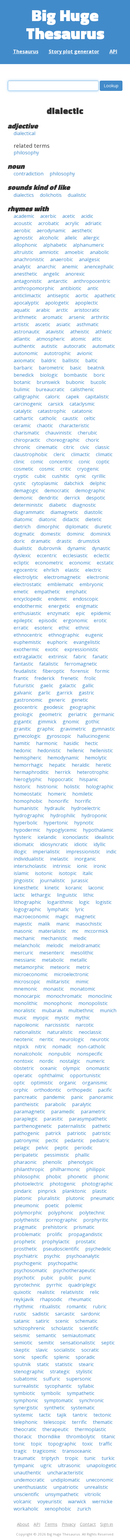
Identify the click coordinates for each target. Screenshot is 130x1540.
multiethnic (81, 1010)
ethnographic (63, 635)
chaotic (45, 425)
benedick (24, 375)
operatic (23, 1075)
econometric (49, 562)
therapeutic (55, 1429)
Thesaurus (25, 51)
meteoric (60, 967)
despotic (95, 497)
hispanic (88, 779)
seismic (22, 1335)
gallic (88, 685)
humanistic (26, 808)
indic (111, 851)
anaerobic (61, 259)
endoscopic (85, 598)
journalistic (52, 880)
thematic (102, 1422)
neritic (46, 1039)
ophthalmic (51, 1075)
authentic (24, 346)
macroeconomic (31, 916)
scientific (89, 1328)
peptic (61, 1147)
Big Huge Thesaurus (65, 23)
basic (75, 367)
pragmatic (25, 1227)
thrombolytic (80, 1436)
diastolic (93, 512)
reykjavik (24, 1299)
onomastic (98, 1068)
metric (83, 967)
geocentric (25, 707)
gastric (86, 692)
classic (102, 447)
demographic (90, 490)
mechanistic (54, 938)
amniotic (49, 252)
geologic (23, 714)
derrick (72, 497)
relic (94, 1292)
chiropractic (27, 440)
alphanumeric (88, 245)
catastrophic (52, 411)
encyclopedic (28, 598)
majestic (23, 923)
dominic (75, 533)
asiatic (63, 324)
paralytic (81, 1104)
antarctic (57, 281)
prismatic (83, 1227)
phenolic (52, 1162)
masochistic (89, 923)
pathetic (101, 1126)
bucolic (98, 382)
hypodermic (27, 830)
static (43, 1364)
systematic (83, 1407)
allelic (71, 237)
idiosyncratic (54, 844)
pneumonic (26, 1205)
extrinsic (57, 656)
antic (92, 288)
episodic (48, 620)
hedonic (22, 750)
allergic (91, 237)
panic (77, 1097)
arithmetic (25, 317)
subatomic (25, 1378)
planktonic (74, 1191)
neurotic (99, 1039)
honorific (58, 801)
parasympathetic (88, 1118)
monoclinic (100, 996)
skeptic (22, 1350)
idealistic (104, 837)
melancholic (27, 945)
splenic (62, 1357)
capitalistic (97, 396)
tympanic (24, 1465)
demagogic (26, 490)
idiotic (80, 844)
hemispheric (27, 757)
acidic (87, 216)
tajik (62, 1415)
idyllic (99, 844)
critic (65, 468)
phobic (53, 1176)
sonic (19, 1357)
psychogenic (28, 1263)
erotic (100, 620)
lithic (88, 895)
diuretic (103, 526)
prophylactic (56, 1241)
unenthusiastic (30, 1487)
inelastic (59, 858)
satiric (42, 1321)
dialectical (24, 133)
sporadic (85, 1357)
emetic (21, 591)
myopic (41, 1017)
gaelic (46, 685)
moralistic (25, 1010)
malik (44, 923)
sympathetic (80, 1393)
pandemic (54, 1097)
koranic (73, 887)
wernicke (102, 1501)
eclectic (102, 555)
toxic (87, 1443)
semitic (46, 1342)
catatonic (82, 411)
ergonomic (75, 620)
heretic (103, 765)
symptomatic (58, 1400)
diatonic (48, 519)
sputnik (22, 1364)
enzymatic (58, 613)
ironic (99, 866)
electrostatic (27, 584)
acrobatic (48, 223)
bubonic (75, 382)
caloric (52, 396)
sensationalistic (77, 1342)
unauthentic (27, 1472)
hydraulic (54, 808)
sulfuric (51, 1378)
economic (80, 562)
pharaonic (25, 1162)
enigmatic (87, 606)
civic (84, 447)
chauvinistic (58, 432)
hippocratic (60, 779)
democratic (56, 490)
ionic (82, 866)
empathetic (47, 591)
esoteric (43, 627)
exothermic (26, 649)
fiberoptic (53, 671)
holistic (72, 786)
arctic (62, 310)
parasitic (53, 1118)
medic (79, 938)
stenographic (29, 1371)
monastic (53, 988)
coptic (102, 461)
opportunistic (85, 1075)
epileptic (23, 620)
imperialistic (46, 851)
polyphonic (60, 1212)
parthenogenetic (33, 1126)
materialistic (52, 931)
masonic (23, 931)
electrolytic (26, 577)
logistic (104, 902)
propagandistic (85, 1234)
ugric (46, 1465)
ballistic (70, 360)
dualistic (77, 195)
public (66, 1277)
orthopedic (79, 1090)
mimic (82, 981)
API (113, 51)
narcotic (85, 1025)
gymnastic (103, 728)
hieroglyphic (28, 779)
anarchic (46, 266)
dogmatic (24, 533)
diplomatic (77, 526)
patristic (101, 1133)
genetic (79, 700)
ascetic (42, 324)
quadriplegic (82, 1285)
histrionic (47, 786)
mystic (62, 1017)
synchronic (91, 1400)
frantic (21, 678)
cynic (80, 476)
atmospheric (50, 339)
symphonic (26, 1400)
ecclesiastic (75, 555)
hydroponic (94, 815)
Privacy (69, 1524)
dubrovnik (49, 548)
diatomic (23, 519)
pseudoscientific (61, 1248)
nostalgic (70, 1061)
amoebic (74, 252)
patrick (53, 1133)
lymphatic (58, 909)
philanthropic (29, 1169)
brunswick (48, 382)
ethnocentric (28, 635)
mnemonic (25, 988)
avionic (85, 353)
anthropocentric (91, 281)
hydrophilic (62, 815)
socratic (90, 1350)
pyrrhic (54, 1285)
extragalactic (28, 656)
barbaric (23, 367)
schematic (86, 1321)
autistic (49, 346)
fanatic (100, 656)
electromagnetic (62, 577)
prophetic (25, 1241)
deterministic (28, 505)
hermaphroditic (31, 772)
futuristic (24, 685)
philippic (95, 1169)
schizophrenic (29, 1328)
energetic (59, 606)
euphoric (57, 642)
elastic (72, 570)
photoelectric (29, 1183)
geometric (50, 714)
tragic (20, 1451)
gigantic (23, 721)
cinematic (46, 447)
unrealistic (96, 1487)
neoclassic (90, 1032)
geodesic (53, 707)
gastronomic (28, 700)
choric (92, 440)
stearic (86, 1364)
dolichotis (51, 195)
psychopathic (63, 1263)
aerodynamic (51, 230)
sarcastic (65, 1313)
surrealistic (26, 1386)
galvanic (23, 692)
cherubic (87, 432)
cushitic (60, 476)
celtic (89, 418)
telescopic (55, 1422)
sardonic (90, 1313)
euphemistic (27, 642)
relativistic (72, 1292)
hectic (91, 743)
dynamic (76, 548)
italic (88, 873)
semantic (46, 1335)
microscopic (27, 981)
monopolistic (93, 1003)
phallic (82, 1155)
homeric (57, 793)
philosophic (27, 1176)
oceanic (48, 1068)
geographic (83, 707)
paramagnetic (29, 1111)
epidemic (101, 613)
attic (97, 339)
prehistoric (55, 1227)
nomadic (61, 1046)
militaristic (58, 981)
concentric (61, 461)
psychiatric (26, 1256)
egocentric (25, 570)
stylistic (84, 1371)
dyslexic (22, 555)
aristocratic (86, 310)
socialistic (64, 1350)
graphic (45, 728)
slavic (42, 1350)
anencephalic (99, 266)
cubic (40, 476)
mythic (82, 1017)
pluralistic (49, 1198)
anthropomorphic (34, 288)
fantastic (23, 663)
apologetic (57, 302)
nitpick (21, 1046)
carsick (55, 403)
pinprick (47, 1191)
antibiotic (70, 288)
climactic (80, 454)
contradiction (29, 173)
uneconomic (99, 1480)
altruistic (23, 252)
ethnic (82, 627)
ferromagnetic (80, 663)
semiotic (23, 1342)
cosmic (46, 468)
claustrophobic (30, 454)
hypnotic (84, 822)
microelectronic (71, 974)
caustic (70, 418)
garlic (44, 692)
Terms (50, 1524)
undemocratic (29, 1480)
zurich (84, 1508)
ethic (64, 627)
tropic (71, 1458)
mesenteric (51, 952)
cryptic (21, 476)
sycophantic (58, 1386)
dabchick (74, 483)
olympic (71, 1068)
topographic (62, 1443)
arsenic (77, 317)
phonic (101, 1176)
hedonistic (49, 750)
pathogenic (26, 1133)
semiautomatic (79, 1335)
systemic (23, 1415)
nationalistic (27, 1032)
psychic (52, 1256)
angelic (51, 274)
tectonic (102, 1415)
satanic (22, 1321)
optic (19, 1082)
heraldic (80, 765)
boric (99, 375)
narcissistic (57, 1025)
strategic (60, 1371)
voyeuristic (49, 1501)
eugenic (94, 635)
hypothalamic (98, 830)
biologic (49, 375)
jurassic (79, 880)
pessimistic (56, 1155)
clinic (19, 461)
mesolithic (81, 952)
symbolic (51, 1393)
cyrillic (99, 476)
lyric (79, 909)
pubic (47, 1277)
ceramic (22, 425)
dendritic (48, 497)
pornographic (61, 1220)
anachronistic (29, 259)
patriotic (76, 1133)
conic (84, 461)
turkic (108, 1458)
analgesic (89, 259)
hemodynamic (63, 757)
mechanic (24, 938)
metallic (78, 960)
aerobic (22, 230)
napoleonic (26, 1025)
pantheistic (26, 1104)
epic (80, 613)
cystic (20, 483)
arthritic (100, 317)
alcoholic (49, 237)
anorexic (75, 274)
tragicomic (44, 1451)
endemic (57, 598)
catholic (48, 418)
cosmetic (23, 468)
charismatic (26, 432)
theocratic (25, 1429)
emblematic (60, 584)
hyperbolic (25, 822)
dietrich (22, 526)
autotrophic (57, 353)
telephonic (25, 1422)
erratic (21, 627)
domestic (51, 533)
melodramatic (85, 945)
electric (93, 570)
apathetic (104, 295)
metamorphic (29, 967)
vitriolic (93, 1494)
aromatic (53, 317)
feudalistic (25, 671)
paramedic (63, 1111)
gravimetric (73, 728)
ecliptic (21, 562)
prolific (54, 1234)
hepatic (57, 765)
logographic (27, 909)
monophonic (58, 1003)
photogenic (63, 1183)
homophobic (28, 801)
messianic (25, 960)
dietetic (93, 519)
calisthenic (82, 389)
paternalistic (72, 1126)
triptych (50, 1458)
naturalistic (60, 1032)
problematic (27, 1234)
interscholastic (30, 866)
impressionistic (83, 851)
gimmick (47, 721)
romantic (77, 1306)
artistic (21, 324)
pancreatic (25, 1097)
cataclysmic (82, 403)
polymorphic (28, 1212)
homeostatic (28, 793)
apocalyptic (26, 302)
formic (102, 671)
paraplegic (25, 1118)
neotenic (23, 1039)
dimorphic (48, 526)
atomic (78, 339)
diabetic (58, 505)
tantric (80, 1415)
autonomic (26, 353)
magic (62, 916)
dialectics (24, 195)
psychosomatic (30, 1270)
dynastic (101, 548)
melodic (54, 945)
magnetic (85, 916)
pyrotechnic (27, 1285)
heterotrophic (93, 772)
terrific (79, 1422)
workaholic (26, 1508)
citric (68, 447)
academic (24, 216)
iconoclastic (76, 837)
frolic (90, 678)
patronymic (26, 1140)
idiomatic (24, 844)
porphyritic (95, 1220)
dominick (100, 533)
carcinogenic (28, 403)
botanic (22, 382)
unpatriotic (65, 1487)
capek (72, 396)
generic (56, 700)
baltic (91, 360)
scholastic (62, 1328)
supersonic (78, 1378)
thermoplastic (90, 1429)
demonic (23, 497)
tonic (19, 1443)
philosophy (26, 152)
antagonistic (28, 281)
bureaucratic (50, 389)
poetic (52, 1205)
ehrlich (51, 570)
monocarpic (27, 996)
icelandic (47, 837)
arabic (43, 310)
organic (67, 1082)
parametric (93, 1111)
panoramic (101, 1097)
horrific (83, 801)
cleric (59, 454)
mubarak (52, 1010)
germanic (103, 714)
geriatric (77, 714)
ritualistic (50, 1306)
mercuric (23, 952)
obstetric (24, 1068)
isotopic (67, 873)
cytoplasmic (45, 483)
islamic (21, 873)
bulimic (22, 389)
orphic (21, 1090)
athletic (103, 331)
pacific (105, 1090)
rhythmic (24, 1306)
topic (36, 1443)
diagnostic (84, 505)
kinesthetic (26, 887)
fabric (79, 656)
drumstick (89, 541)
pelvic (42, 1147)
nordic (46, 1061)
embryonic (91, 584)
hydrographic (29, 815)
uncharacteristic (65, 1472)
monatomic (82, 988)
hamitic (22, 743)
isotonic (44, 873)
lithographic (27, 902)
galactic (67, 685)
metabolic (53, 960)
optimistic (42, 1082)
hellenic (75, 750)
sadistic (40, 1313)
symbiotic (24, 1393)
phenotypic (80, 1162)
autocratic (74, 346)
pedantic (74, 1140)
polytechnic (92, 1212)
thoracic (23, 1436)
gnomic (71, 721)
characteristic (74, 425)
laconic (96, 887)
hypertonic (56, 822)
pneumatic (102, 1198)
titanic (108, 1436)
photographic (97, 1183)
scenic (62, 1321)
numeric (95, 1061)
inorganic (85, 858)
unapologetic (101, 1465)
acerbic (48, 216)
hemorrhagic (28, 765)
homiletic (82, 793)
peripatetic (26, 1155)
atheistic (79, 331)
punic (85, 1277)
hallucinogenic (93, 736)
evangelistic (86, 642)
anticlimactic (27, 295)
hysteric (22, 837)
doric (19, 541)
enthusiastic (27, 613)
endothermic (28, 606)
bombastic (75, 375)
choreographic (63, 440)
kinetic (51, 887)
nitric (40, 1046)
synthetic (54, 1407)
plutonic (75, 1198)
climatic (104, 454)
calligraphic (26, 396)
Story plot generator (74, 51)
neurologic (72, 1039)
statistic (64, 1364)
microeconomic (31, 974)
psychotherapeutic (74, 1270)
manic (63, 923)
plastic (99, 1191)
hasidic (71, 743)
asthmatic (87, 324)
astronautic (27, 331)
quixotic (22, 1292)
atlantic (22, 339)
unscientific (26, 1494)
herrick (63, 772)
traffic (105, 1443)
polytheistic (27, 1220)
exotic (51, 649)
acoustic (23, 223)
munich (108, 1010)
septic (108, 1342)
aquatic (22, 310)
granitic (22, 728)
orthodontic (47, 1090)
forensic (79, 671)
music (20, 1017)
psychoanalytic (82, 1256)
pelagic (22, 1147)
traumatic (24, 1458)
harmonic (46, 743)
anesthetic (25, 274)
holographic (99, 786)
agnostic (23, 237)
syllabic (86, 1386)
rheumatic (79, 1299)
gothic (92, 721)
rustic (20, 1313)
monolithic (25, 1003)
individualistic (29, 858)
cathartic (23, 418)
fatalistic (48, 663)
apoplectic (86, 302)
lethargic (41, 895)
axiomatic (24, 360)
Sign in (106, 1524)
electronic (98, 577)
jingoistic (24, 880)
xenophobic (57, 1508)
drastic (64, 541)
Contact (88, 1524)
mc (75, 931)
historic (22, 786)
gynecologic (27, 736)
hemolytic (96, 757)
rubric (99, 1306)
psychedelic (98, 1248)
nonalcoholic (28, 1053)
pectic (51, 1140)
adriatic (93, 223)
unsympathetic (62, 1494)
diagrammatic (29, 512)
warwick (77, 1501)
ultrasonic (69, 1465)
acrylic (72, 223)
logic (84, 902)
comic (37, 461)
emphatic (76, 591)
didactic (71, 519)
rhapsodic (51, 1299)
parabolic (55, 1104)
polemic (74, 1205)
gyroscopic (59, 736)
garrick (65, 692)
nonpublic (59, 1053)
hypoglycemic (61, 830)
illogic (20, 851)
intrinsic (62, 866)
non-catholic (91, 1046)
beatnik (96, 367)
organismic (94, 1082)
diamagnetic (64, 512)
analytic (22, 266)
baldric (48, 360)
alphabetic (55, 245)
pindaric (23, 1191)
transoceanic (76, 1451)
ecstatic (105, 562)
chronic (22, 447)
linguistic (67, 895)
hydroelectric (85, 808)
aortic (81, 295)
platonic (23, 1198)
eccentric (47, 555)
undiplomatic (65, 1480)
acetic (68, 216)
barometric (51, 367)
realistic (46, 1292)
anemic (70, 266)
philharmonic (65, 1169)
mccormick (96, 931)
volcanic (22, 1501)
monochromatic (64, 996)
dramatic (40, 541)
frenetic (69, 678)
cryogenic (88, 468)
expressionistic (81, 649)
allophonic (25, 245)
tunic (90, 1458)
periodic (83, 1147)
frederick (44, 678)
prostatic (86, 1241)
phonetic (77, 1176)
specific (39, 1357)
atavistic (55, 331)
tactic (45, 1415)
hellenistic (101, 750)
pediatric (99, 1140)
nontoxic (23, 1061)
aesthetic (82, 230)
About (23, 1524)
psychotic (24, 1277)
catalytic (23, 411)
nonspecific (89, 1053)
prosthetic (25, 1248)
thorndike (49, 1436)
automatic (103, 346)
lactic (19, 895)
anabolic (99, 252)
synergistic (26, 1407)
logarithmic (60, 902)
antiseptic (58, 295)
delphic (98, 483)
